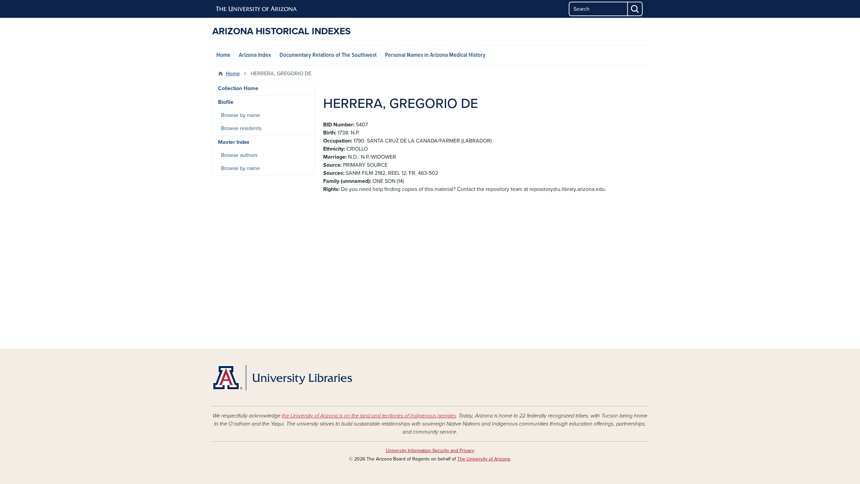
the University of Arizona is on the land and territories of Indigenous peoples (369, 415)
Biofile (225, 102)
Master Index (233, 142)
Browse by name (240, 115)
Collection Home (238, 88)
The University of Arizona (483, 459)
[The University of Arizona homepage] (256, 9)
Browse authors (239, 155)
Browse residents (241, 128)
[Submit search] (635, 9)
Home (223, 55)
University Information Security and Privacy (430, 450)
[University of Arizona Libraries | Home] (282, 377)
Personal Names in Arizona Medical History (435, 55)
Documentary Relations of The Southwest (328, 55)
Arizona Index (255, 55)
